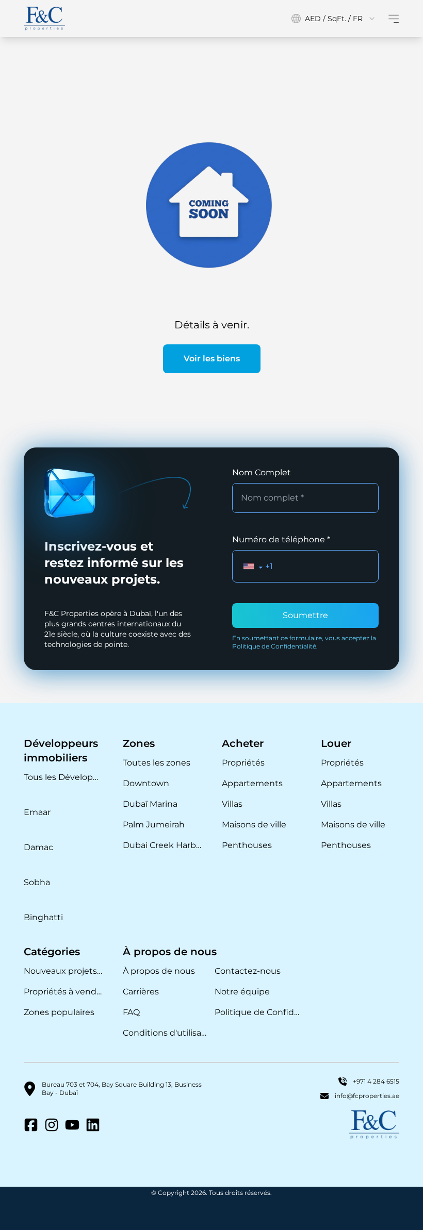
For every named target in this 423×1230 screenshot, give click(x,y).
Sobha (37, 882)
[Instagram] (51, 1125)
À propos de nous (159, 971)
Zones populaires (59, 1012)
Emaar (37, 812)
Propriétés (243, 763)
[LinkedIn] (93, 1125)
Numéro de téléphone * (281, 539)
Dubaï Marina (150, 804)
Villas (232, 804)
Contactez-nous (248, 971)
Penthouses (247, 845)
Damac (38, 847)
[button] (253, 566)
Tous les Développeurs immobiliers (63, 777)
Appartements (252, 783)
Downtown (146, 783)
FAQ (131, 1012)
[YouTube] (72, 1125)
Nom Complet (261, 472)
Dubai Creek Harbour (162, 845)
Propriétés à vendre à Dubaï (63, 991)
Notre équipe (242, 991)
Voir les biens (212, 358)
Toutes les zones (156, 763)
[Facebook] (31, 1125)
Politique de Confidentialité (257, 1012)
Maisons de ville (254, 824)
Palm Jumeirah (154, 824)
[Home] (44, 18)
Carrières (141, 991)
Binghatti (43, 917)
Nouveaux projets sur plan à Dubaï (63, 971)
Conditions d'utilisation (165, 1033)
